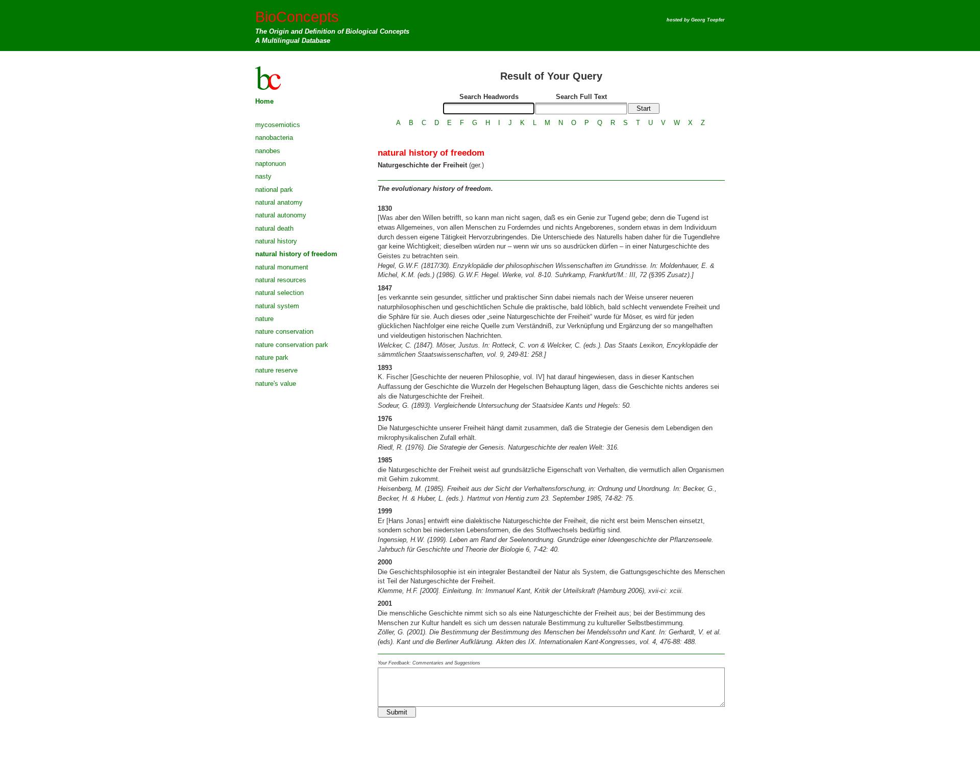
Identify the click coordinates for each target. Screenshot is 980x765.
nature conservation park (291, 345)
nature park (271, 357)
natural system (277, 306)
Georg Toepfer (708, 19)
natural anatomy (279, 202)
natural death (274, 228)
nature (264, 319)
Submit (396, 712)
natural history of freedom (296, 254)
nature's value (275, 383)
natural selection (279, 293)
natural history (276, 241)
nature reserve (276, 370)
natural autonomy (280, 215)
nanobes (267, 151)
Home (264, 101)
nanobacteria (274, 137)
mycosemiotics (277, 125)
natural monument (281, 267)
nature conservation (284, 331)
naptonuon (270, 163)
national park (274, 189)
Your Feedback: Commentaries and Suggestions (429, 662)
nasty (263, 176)
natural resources (280, 280)
